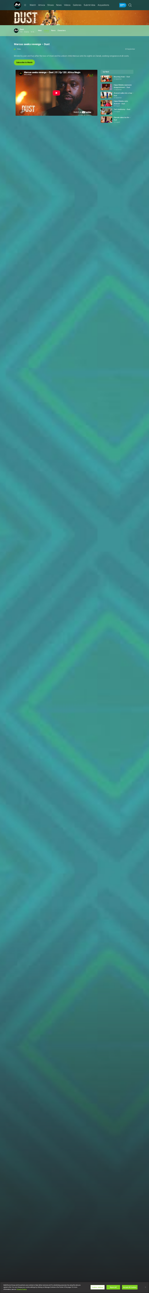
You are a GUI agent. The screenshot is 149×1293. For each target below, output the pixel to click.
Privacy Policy (22, 1289)
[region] (74, 1287)
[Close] (145, 1287)
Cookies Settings (97, 1287)
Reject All (113, 1287)
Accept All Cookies (129, 1287)
